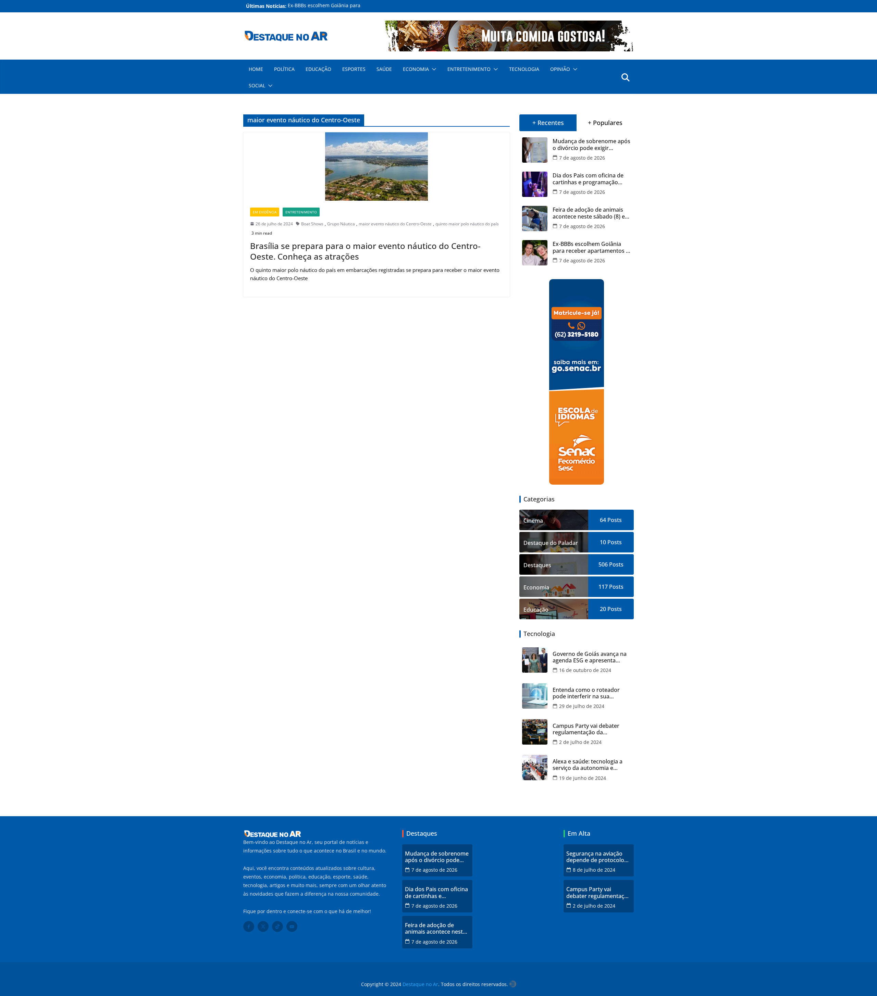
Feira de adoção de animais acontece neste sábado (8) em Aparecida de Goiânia (591, 213)
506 (603, 564)
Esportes (354, 69)
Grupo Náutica (341, 224)
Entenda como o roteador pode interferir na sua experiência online (586, 693)
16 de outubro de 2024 (585, 670)
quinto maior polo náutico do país (467, 224)
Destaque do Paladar (550, 543)
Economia (416, 69)
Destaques (537, 565)
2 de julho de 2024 (580, 742)
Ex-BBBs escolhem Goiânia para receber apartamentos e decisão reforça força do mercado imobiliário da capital (591, 247)
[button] (432, 69)
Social (257, 85)
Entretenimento (469, 69)
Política (284, 69)
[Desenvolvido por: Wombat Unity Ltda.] (512, 984)
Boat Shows (312, 224)
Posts (614, 520)
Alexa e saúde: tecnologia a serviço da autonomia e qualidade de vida (587, 764)
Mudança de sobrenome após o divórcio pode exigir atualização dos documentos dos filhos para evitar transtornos (591, 144)
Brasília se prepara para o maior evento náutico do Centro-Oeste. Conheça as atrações (365, 251)
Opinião (560, 69)
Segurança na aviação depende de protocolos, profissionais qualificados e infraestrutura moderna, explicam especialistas (598, 856)
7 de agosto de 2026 (582, 157)
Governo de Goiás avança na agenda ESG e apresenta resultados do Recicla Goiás (590, 657)
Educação (318, 69)
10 (603, 542)
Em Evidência (264, 212)
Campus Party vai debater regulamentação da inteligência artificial (586, 729)
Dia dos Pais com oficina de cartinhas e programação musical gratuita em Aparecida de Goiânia (588, 178)
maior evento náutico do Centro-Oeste (395, 224)
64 (603, 520)
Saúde (384, 69)
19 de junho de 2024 (582, 778)
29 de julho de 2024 (581, 706)
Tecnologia (524, 69)
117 (603, 586)
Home (256, 69)
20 (603, 609)
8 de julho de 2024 (594, 870)
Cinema (533, 520)
